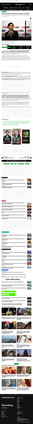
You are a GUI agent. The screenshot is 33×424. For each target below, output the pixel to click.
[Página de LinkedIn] (10, 397)
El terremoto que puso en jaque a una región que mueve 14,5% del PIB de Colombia (8, 360)
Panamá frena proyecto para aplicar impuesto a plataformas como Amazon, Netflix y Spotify (24, 346)
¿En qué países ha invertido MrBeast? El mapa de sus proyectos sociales (24, 376)
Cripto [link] (23, 7)
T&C (17, 414)
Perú (17, 403)
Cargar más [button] (16, 363)
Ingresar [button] (30, 4)
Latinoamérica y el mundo (20, 398)
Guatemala (18, 408)
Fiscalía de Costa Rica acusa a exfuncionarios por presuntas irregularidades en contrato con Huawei (24, 359)
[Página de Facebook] (2, 397)
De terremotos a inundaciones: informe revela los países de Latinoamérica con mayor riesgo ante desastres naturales (12, 304)
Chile (17, 402)
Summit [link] (20, 7)
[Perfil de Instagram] (8, 397)
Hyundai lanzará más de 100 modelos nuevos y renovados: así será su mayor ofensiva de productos (24, 158)
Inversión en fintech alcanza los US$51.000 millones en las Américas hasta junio (17, 121)
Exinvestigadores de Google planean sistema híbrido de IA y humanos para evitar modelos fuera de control (9, 158)
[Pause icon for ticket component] (2, 9)
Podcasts (3, 416)
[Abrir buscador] (4, 4)
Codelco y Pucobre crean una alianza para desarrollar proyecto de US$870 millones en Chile (23, 332)
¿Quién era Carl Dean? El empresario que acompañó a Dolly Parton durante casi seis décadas (9, 376)
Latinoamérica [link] (28, 7)
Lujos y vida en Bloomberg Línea (8, 365)
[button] (30, 18)
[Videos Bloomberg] (16, 279)
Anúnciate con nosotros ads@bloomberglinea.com (23, 419)
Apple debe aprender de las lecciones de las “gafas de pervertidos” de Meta (14, 276)
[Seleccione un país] (11, 4)
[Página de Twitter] (4, 397)
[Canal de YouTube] (6, 397)
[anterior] (2, 157)
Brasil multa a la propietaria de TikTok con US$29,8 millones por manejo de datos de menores (24, 318)
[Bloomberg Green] (16, 293)
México (18, 399)
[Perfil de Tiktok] (12, 397)
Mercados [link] (16, 7)
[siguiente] (30, 157)
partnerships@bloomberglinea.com (21, 418)
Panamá (18, 404)
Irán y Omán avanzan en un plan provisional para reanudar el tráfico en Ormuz (8, 346)
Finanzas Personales (4, 415)
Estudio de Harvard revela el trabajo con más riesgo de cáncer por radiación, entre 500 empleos (9, 388)
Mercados (3, 412)
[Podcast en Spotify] (14, 397)
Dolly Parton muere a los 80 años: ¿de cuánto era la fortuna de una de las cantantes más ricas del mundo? (23, 388)
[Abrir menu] (2, 4)
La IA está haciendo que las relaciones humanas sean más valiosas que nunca (14, 274)
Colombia (18, 401)
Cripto (2, 414)
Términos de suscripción (20, 413)
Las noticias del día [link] (5, 7)
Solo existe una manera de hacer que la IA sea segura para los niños (12, 272)
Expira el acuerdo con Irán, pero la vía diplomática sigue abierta (13, 281)
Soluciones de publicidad (20, 420)
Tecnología (4, 11)
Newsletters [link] (11, 7)
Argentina (18, 400)
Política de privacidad (19, 412)
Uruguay (18, 405)
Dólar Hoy (3, 413)
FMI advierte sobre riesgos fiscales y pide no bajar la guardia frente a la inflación (9, 318)
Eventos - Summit (19, 417)
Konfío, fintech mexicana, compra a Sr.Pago (10, 124)
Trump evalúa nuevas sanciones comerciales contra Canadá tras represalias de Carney (7, 332)
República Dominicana (19, 407)
